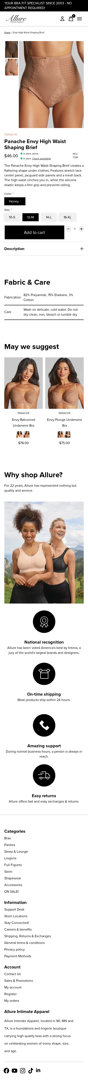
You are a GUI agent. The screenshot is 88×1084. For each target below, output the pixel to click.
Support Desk (14, 909)
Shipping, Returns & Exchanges (27, 936)
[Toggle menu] (79, 18)
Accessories (13, 884)
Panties (9, 844)
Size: (8, 210)
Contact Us (12, 973)
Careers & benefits (18, 929)
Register (10, 993)
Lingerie (10, 858)
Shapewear (12, 878)
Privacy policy (14, 949)
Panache (10, 134)
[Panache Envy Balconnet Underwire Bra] (23, 383)
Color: (8, 194)
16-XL (67, 217)
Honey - (15, 201)
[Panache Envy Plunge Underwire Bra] (64, 383)
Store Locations (15, 916)
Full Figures (13, 864)
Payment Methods (17, 956)
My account (13, 987)
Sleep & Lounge (16, 851)
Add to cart (34, 232)
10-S (12, 217)
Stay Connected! (16, 922)
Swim (8, 871)
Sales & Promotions (18, 980)
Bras (7, 838)
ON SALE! (11, 891)
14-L (49, 217)
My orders (11, 1000)
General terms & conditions (24, 942)
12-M (30, 217)
